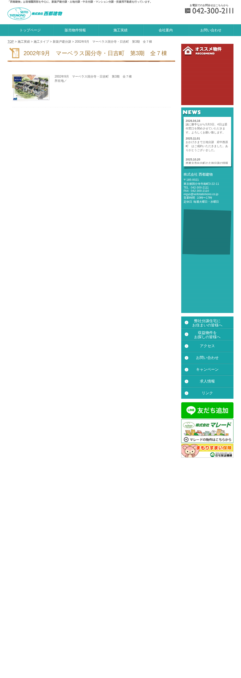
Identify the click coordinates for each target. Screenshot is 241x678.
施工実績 (120, 30)
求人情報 (207, 381)
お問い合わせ (210, 30)
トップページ (30, 30)
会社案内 (166, 30)
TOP (11, 41)
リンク (207, 393)
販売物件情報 (75, 30)
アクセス (207, 346)
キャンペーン (207, 369)
